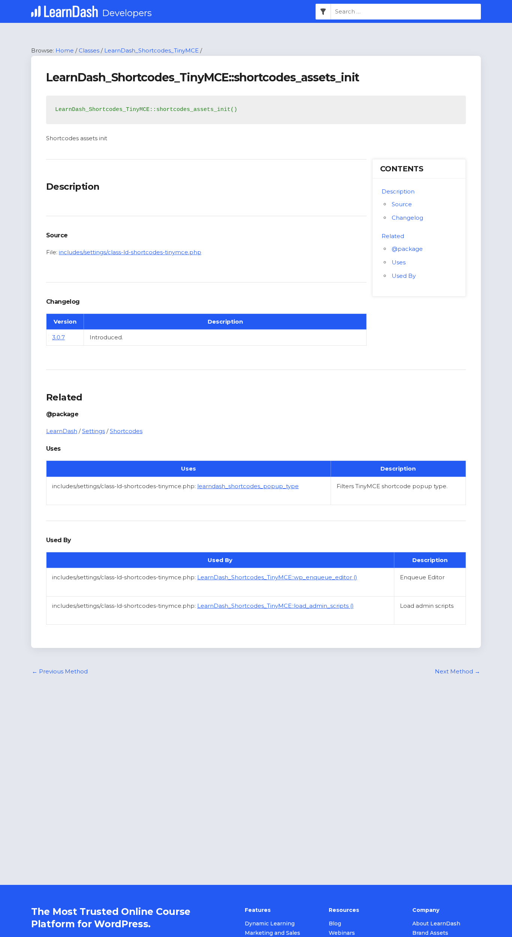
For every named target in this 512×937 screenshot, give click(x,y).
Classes (89, 50)
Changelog (407, 217)
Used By (404, 275)
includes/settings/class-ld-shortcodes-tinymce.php (130, 252)
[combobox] (406, 11)
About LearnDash (436, 923)
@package (407, 248)
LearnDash (61, 431)
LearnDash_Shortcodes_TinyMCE (151, 50)
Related (393, 236)
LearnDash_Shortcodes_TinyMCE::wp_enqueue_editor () (277, 577)
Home (64, 50)
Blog (335, 923)
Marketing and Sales (272, 933)
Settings (93, 431)
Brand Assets (430, 933)
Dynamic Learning (270, 923)
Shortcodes (126, 431)
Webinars (342, 933)
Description (398, 191)
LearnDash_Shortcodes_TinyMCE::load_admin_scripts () (275, 605)
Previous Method (60, 671)
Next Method (457, 671)
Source (402, 204)
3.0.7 (58, 337)
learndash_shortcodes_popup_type (248, 486)
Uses (399, 262)
